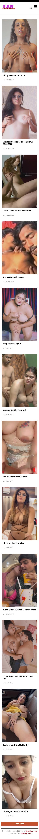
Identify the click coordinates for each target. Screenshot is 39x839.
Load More (19, 824)
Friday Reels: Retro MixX (13, 543)
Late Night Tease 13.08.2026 (15, 811)
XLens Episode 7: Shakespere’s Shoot (19, 610)
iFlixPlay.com (26, 833)
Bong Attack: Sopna (12, 344)
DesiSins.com (31, 831)
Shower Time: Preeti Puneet (15, 477)
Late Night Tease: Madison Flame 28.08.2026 (18, 143)
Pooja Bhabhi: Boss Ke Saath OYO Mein (18, 677)
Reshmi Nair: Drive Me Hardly (15, 745)
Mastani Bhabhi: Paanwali (14, 410)
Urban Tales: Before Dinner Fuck (17, 211)
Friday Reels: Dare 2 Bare (14, 75)
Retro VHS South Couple (13, 277)
